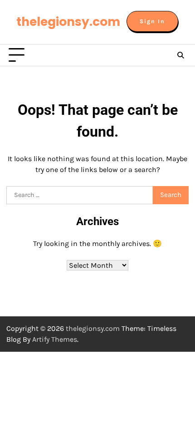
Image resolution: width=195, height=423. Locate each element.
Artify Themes (54, 339)
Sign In (152, 21)
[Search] (180, 55)
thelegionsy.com (68, 21)
